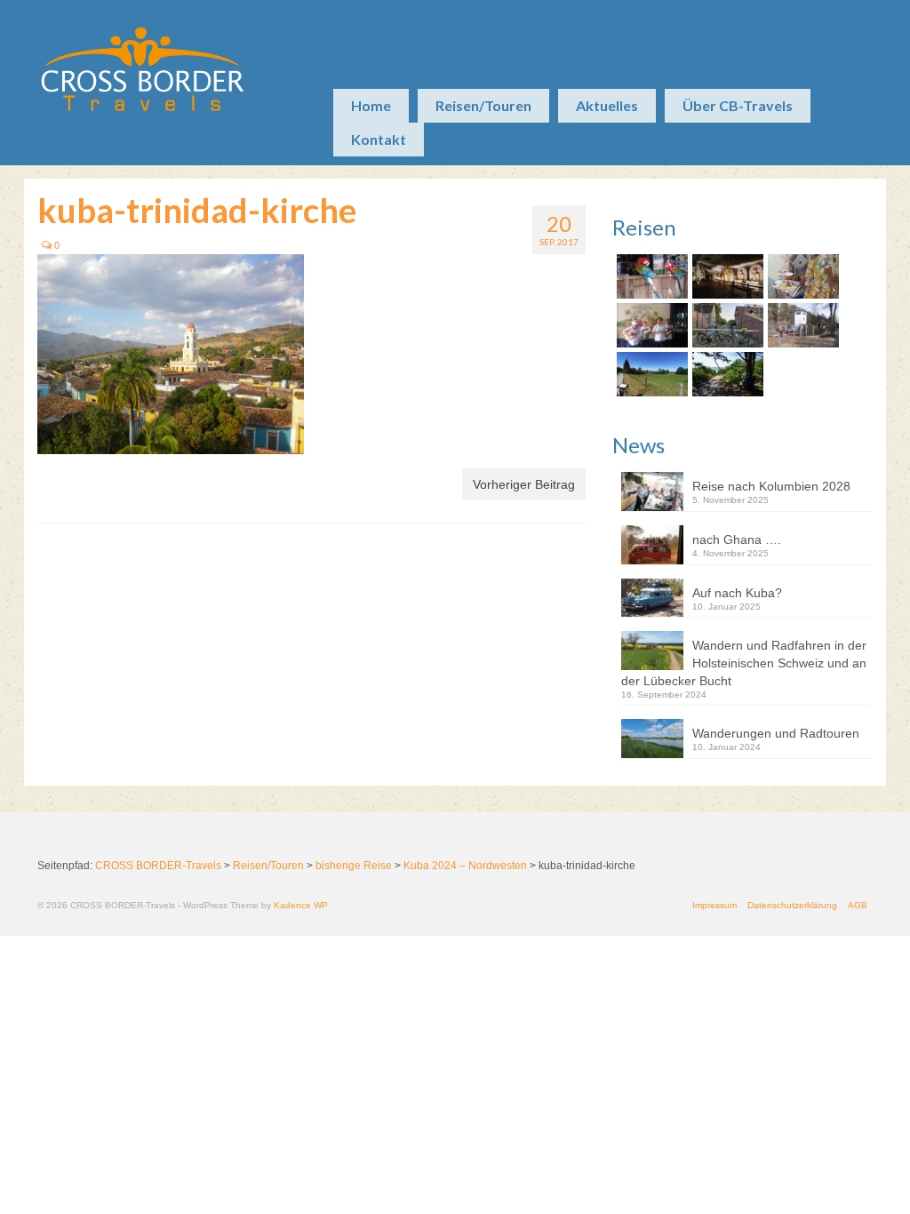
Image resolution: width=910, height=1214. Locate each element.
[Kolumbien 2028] (650, 276)
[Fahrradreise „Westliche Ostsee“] (725, 374)
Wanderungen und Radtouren (775, 733)
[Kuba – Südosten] (650, 325)
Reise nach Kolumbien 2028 (771, 486)
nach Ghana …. (736, 539)
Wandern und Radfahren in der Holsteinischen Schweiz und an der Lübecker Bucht (743, 663)
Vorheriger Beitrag (524, 484)
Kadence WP (301, 905)
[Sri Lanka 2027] (725, 276)
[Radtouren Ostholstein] (650, 374)
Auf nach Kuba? (737, 593)
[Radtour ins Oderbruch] (725, 325)
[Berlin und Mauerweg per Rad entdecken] (801, 325)
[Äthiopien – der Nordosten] (801, 276)
